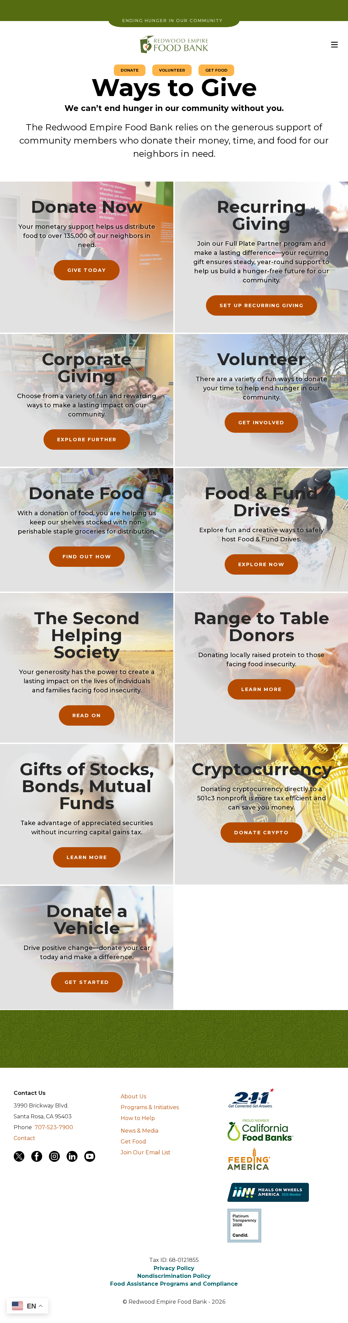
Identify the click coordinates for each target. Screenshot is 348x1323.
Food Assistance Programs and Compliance (174, 1284)
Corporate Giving (87, 368)
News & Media (139, 1131)
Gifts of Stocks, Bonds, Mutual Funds (87, 786)
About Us (133, 1096)
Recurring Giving (261, 215)
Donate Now (86, 207)
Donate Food (87, 493)
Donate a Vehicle (86, 919)
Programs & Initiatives (150, 1107)
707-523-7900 (54, 1127)
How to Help (138, 1118)
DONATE (130, 70)
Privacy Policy (174, 1268)
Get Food (133, 1141)
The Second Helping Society (87, 635)
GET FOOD (216, 70)
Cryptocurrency (262, 769)
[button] (334, 44)
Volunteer (261, 359)
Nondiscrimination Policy (174, 1276)
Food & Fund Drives (261, 502)
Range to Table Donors (261, 627)
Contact (24, 1138)
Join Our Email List (146, 1152)
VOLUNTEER (172, 70)
